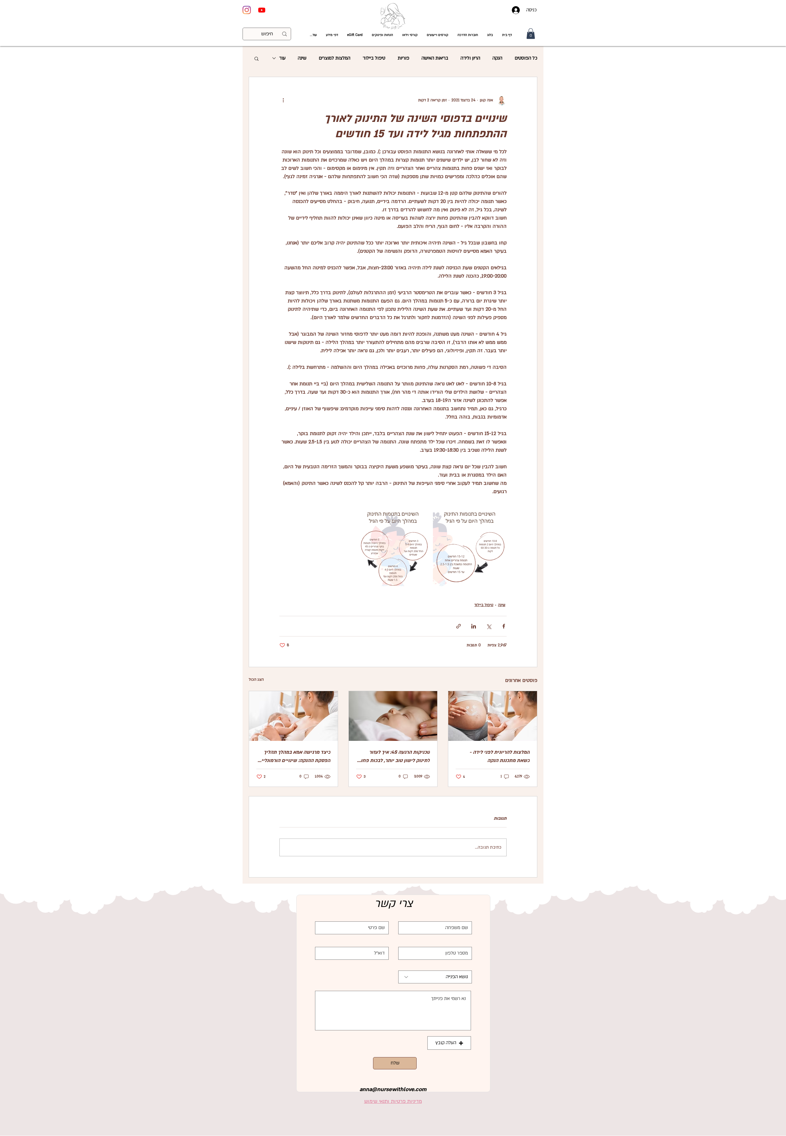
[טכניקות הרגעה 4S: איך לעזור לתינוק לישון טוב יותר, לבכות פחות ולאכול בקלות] (393, 716)
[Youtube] (262, 10)
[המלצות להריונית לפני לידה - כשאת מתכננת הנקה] (492, 716)
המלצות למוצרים (334, 58)
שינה (302, 58)
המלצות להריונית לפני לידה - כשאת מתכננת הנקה (499, 756)
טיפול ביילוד (374, 58)
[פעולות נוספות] (283, 100)
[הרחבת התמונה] (470, 549)
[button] (410, 35)
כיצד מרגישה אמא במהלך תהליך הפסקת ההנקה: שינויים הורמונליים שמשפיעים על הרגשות (294, 757)
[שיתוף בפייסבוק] (504, 626)
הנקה (497, 58)
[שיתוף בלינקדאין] (474, 626)
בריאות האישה (435, 58)
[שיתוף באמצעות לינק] (458, 626)
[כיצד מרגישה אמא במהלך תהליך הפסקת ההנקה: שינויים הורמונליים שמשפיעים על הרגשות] (293, 716)
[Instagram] (247, 10)
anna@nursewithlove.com (393, 1089)
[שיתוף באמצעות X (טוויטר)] (489, 626)
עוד (282, 58)
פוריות (403, 58)
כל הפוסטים (526, 58)
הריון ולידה (470, 58)
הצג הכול (256, 679)
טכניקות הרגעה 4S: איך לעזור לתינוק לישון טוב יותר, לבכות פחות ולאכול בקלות (393, 757)
